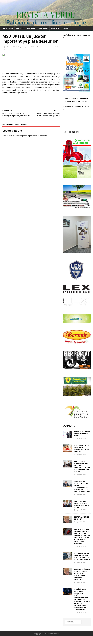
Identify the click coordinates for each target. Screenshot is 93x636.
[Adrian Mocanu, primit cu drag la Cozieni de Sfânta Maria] (67, 506)
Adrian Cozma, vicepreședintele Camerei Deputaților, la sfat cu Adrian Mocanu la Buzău (82, 466)
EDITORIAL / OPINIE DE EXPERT (81, 518)
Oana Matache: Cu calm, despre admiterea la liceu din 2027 (81, 448)
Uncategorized (50, 47)
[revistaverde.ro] (46, 24)
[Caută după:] (73, 622)
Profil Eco (40, 47)
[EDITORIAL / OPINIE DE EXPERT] (67, 522)
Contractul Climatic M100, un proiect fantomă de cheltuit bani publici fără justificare (82, 574)
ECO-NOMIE (43, 28)
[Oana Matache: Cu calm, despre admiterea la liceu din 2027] (67, 450)
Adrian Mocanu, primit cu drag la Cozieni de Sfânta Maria (81, 504)
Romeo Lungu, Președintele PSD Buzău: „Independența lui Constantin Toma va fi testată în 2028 (82, 486)
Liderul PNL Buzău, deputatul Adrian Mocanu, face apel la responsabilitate (82, 556)
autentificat (17, 136)
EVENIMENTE (69, 426)
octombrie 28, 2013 (12, 47)
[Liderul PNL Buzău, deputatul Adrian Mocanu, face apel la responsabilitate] (67, 558)
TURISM (66, 28)
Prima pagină (7, 28)
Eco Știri (19, 28)
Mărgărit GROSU (28, 47)
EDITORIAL (31, 28)
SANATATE (55, 28)
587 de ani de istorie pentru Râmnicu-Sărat (82, 433)
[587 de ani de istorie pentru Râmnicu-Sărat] (67, 436)
